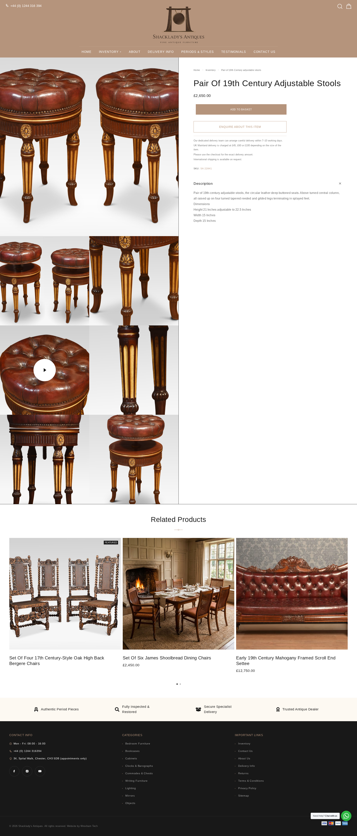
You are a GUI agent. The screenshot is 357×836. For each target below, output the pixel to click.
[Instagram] (27, 771)
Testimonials (233, 51)
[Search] (339, 5)
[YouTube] (39, 771)
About (134, 51)
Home (86, 51)
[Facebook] (14, 771)
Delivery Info (161, 51)
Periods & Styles (197, 51)
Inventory (109, 51)
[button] (177, 684)
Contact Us (265, 51)
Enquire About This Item (240, 126)
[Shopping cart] (348, 7)
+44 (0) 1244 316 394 (26, 6)
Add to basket (241, 109)
